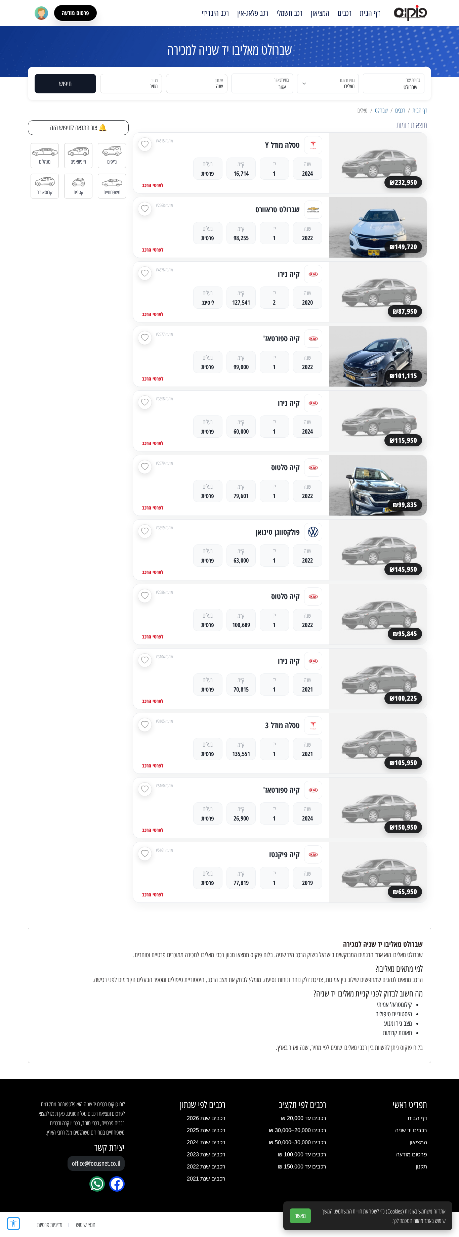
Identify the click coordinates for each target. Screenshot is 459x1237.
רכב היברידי (215, 13)
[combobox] (397, 83)
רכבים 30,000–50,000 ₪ (297, 1142)
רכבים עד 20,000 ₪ (303, 1118)
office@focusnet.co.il (96, 1163)
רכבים (344, 13)
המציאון (320, 13)
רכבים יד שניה (411, 1130)
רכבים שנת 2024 (206, 1142)
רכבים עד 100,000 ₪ (302, 1154)
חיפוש (65, 84)
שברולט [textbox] (410, 87)
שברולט (381, 110)
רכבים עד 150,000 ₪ (302, 1166)
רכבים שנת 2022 (206, 1166)
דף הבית (370, 13)
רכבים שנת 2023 (206, 1154)
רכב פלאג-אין (252, 13)
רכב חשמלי (289, 13)
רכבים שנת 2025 (206, 1130)
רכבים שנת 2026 (206, 1118)
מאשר (300, 1216)
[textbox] (266, 87)
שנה (219, 86)
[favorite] (145, 144)
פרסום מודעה (75, 13)
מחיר (154, 86)
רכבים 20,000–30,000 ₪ (297, 1130)
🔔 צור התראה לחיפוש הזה (78, 128)
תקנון (421, 1166)
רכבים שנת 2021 (206, 1179)
